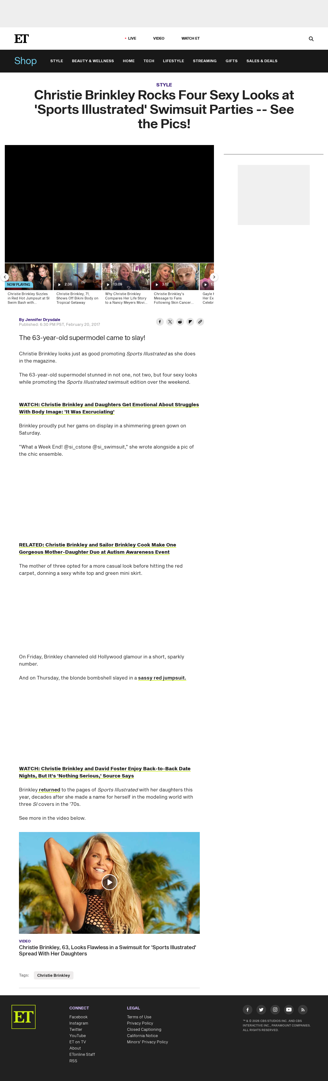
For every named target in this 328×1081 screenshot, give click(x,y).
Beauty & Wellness (93, 61)
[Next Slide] (214, 277)
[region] (109, 204)
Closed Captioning (144, 1029)
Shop (25, 61)
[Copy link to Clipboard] (200, 322)
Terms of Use (139, 1017)
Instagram (78, 1023)
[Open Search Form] (311, 39)
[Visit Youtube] (289, 1009)
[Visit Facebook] (247, 1010)
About (75, 1048)
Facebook (78, 1017)
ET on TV (77, 1042)
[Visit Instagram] (275, 1010)
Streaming (205, 61)
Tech (149, 61)
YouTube (77, 1036)
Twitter (75, 1029)
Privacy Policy (140, 1023)
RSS (73, 1061)
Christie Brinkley (53, 975)
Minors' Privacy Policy (147, 1042)
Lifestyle (173, 61)
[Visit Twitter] (261, 1010)
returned (49, 790)
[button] (109, 882)
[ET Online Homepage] (21, 39)
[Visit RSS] (303, 1010)
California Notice (142, 1036)
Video (159, 38)
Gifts (232, 61)
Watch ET (191, 38)
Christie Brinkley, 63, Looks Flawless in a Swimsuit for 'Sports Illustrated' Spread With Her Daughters (107, 950)
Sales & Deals (262, 61)
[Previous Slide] (5, 277)
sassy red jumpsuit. (162, 678)
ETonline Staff (82, 1054)
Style (56, 61)
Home (129, 61)
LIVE (132, 38)
